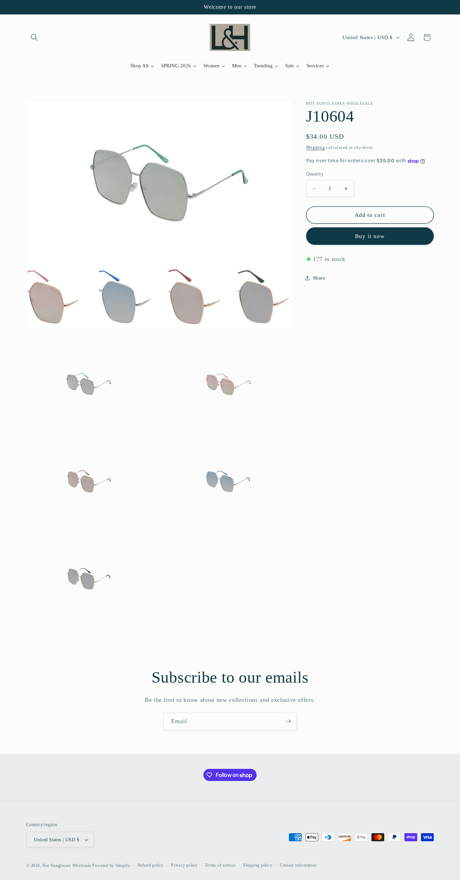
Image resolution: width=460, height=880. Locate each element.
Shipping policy (257, 865)
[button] (34, 37)
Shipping (315, 147)
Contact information (298, 865)
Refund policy (151, 865)
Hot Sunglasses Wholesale (66, 865)
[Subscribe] (288, 721)
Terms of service (220, 865)
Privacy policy (184, 865)
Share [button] (319, 278)
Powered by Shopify (111, 865)
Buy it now (370, 236)
